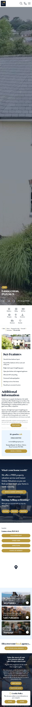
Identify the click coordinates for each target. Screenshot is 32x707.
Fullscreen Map (16, 535)
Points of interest (16, 550)
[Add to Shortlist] (20, 320)
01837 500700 (16, 683)
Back (4, 328)
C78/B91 (27, 301)
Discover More (16, 688)
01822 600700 (16, 438)
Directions (16, 546)
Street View (16, 541)
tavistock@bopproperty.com (16, 442)
